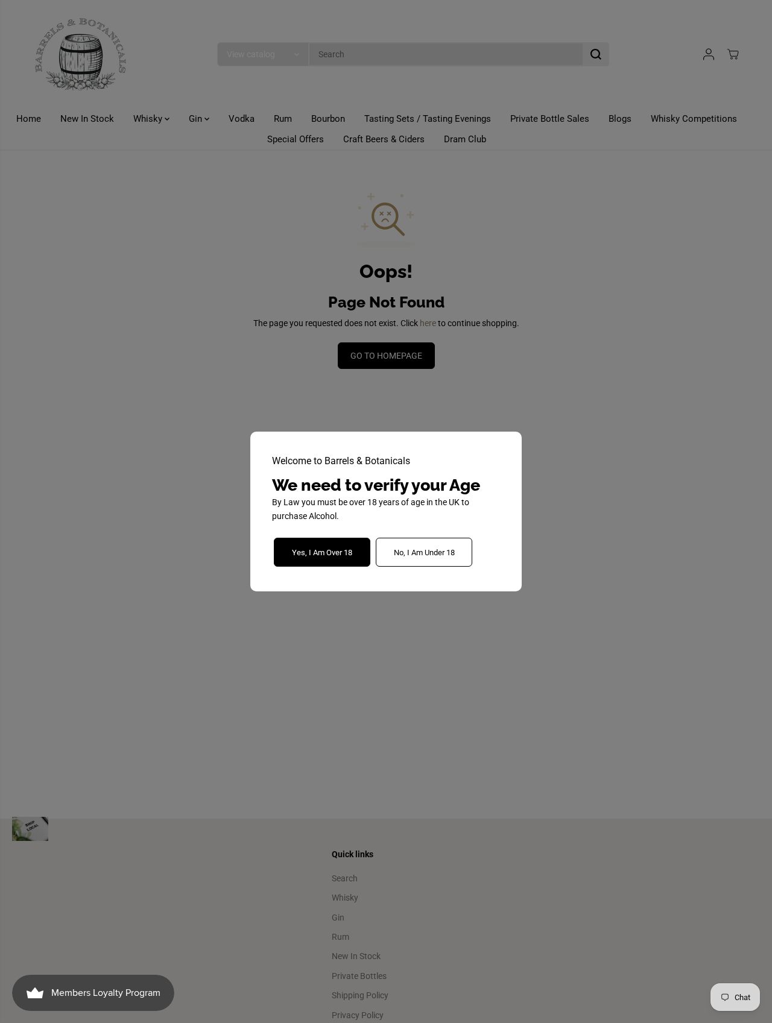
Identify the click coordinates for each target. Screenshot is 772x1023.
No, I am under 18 (424, 552)
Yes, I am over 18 (322, 552)
